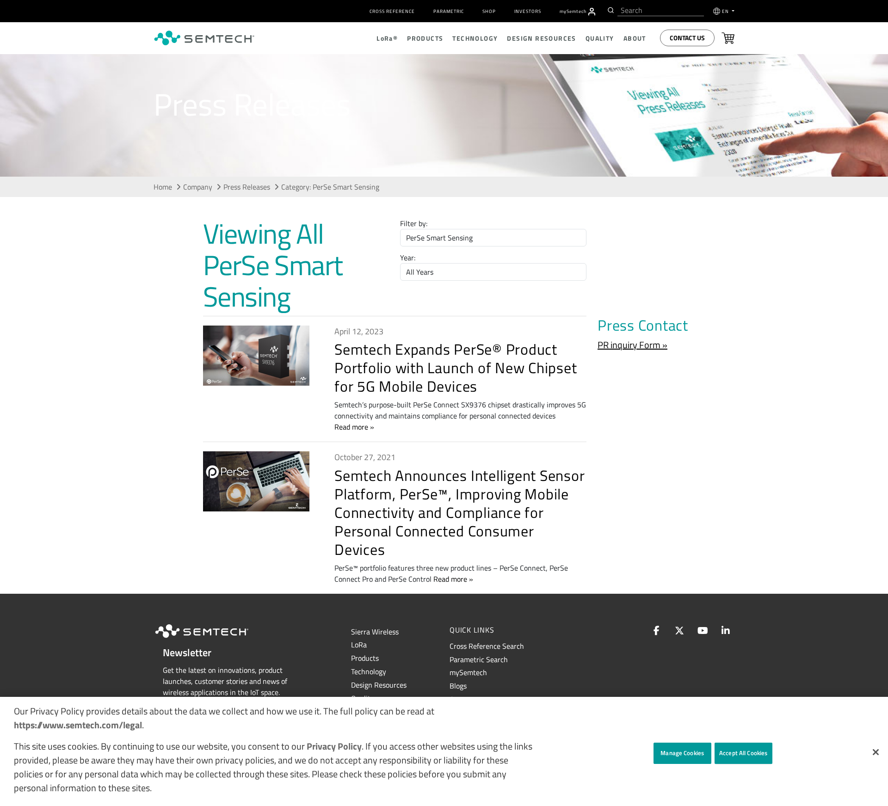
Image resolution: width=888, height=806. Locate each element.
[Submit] (610, 10)
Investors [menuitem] (527, 11)
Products (365, 658)
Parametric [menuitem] (448, 11)
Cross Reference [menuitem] (392, 11)
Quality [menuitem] (600, 38)
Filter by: (413, 223)
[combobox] (660, 10)
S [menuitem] (573, 11)
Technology (368, 671)
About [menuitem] (634, 38)
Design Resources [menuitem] (541, 38)
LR (359, 644)
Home (163, 186)
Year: (407, 257)
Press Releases (246, 186)
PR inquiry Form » (632, 345)
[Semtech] (211, 639)
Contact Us (687, 38)
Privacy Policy (334, 746)
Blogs (458, 685)
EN (726, 11)
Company (197, 186)
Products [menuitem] (425, 38)
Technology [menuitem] (475, 38)
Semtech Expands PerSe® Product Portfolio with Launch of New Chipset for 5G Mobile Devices (455, 367)
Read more (351, 426)
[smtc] (204, 38)
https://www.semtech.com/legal (78, 725)
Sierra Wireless (375, 631)
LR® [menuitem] (387, 38)
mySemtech (468, 672)
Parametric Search (479, 659)
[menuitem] (591, 12)
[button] (876, 752)
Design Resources (379, 684)
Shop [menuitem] (489, 11)
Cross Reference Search (487, 646)
